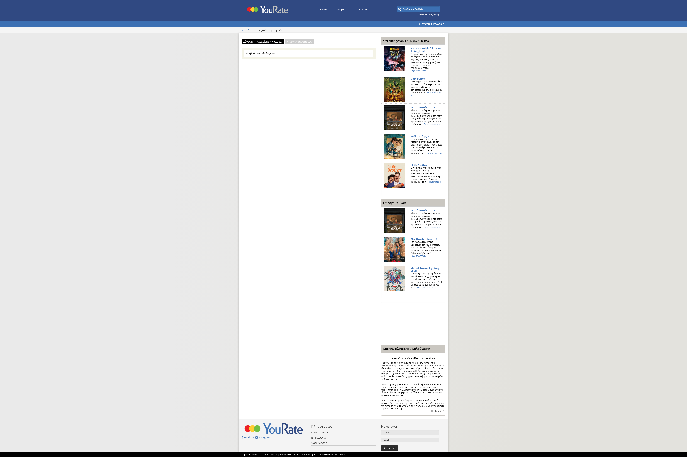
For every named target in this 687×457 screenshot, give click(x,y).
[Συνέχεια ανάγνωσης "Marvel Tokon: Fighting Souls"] (394, 278)
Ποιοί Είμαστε (319, 432)
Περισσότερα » (418, 70)
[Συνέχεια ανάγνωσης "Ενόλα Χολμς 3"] (394, 146)
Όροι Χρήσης (319, 442)
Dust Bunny (418, 78)
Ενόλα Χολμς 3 (420, 136)
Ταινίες (324, 9)
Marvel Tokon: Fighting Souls (425, 269)
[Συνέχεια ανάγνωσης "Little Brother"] (394, 175)
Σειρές (341, 9)
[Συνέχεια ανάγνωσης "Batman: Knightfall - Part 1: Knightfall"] (394, 58)
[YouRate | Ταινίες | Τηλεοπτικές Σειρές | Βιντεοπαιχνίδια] (267, 8)
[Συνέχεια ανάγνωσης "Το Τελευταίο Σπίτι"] (394, 117)
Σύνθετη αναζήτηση (429, 14)
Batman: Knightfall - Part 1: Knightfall (426, 50)
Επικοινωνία (318, 437)
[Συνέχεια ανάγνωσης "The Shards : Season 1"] (394, 249)
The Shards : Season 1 (424, 239)
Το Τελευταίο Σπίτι (423, 107)
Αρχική (245, 30)
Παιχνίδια (360, 9)
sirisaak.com (338, 454)
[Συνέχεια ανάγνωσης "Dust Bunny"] (394, 89)
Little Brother (419, 165)
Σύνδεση (424, 24)
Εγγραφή (438, 24)
